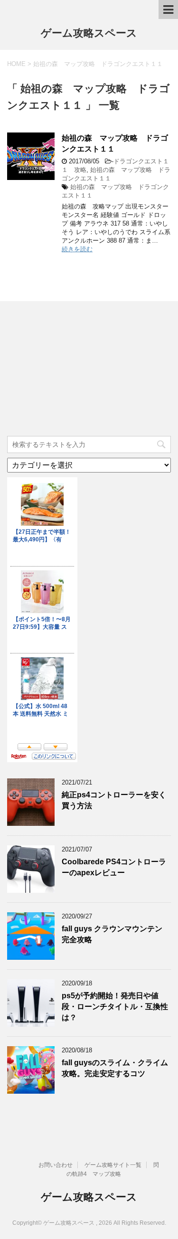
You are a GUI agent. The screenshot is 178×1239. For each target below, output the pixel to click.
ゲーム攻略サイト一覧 (112, 1165)
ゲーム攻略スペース (89, 33)
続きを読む (77, 249)
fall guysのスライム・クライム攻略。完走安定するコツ (115, 1068)
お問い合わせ (55, 1165)
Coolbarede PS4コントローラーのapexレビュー (114, 867)
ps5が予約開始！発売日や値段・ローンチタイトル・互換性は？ (115, 1007)
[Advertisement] (78, 370)
